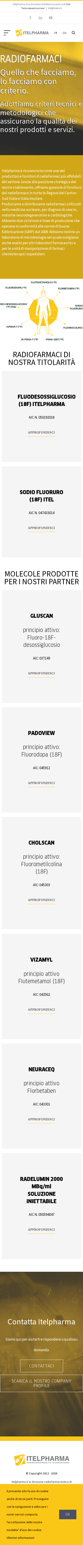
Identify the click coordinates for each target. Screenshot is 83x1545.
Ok (68, 1514)
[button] (73, 32)
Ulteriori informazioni (20, 1538)
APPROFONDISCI (41, 432)
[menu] (8, 32)
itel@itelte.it (55, 8)
